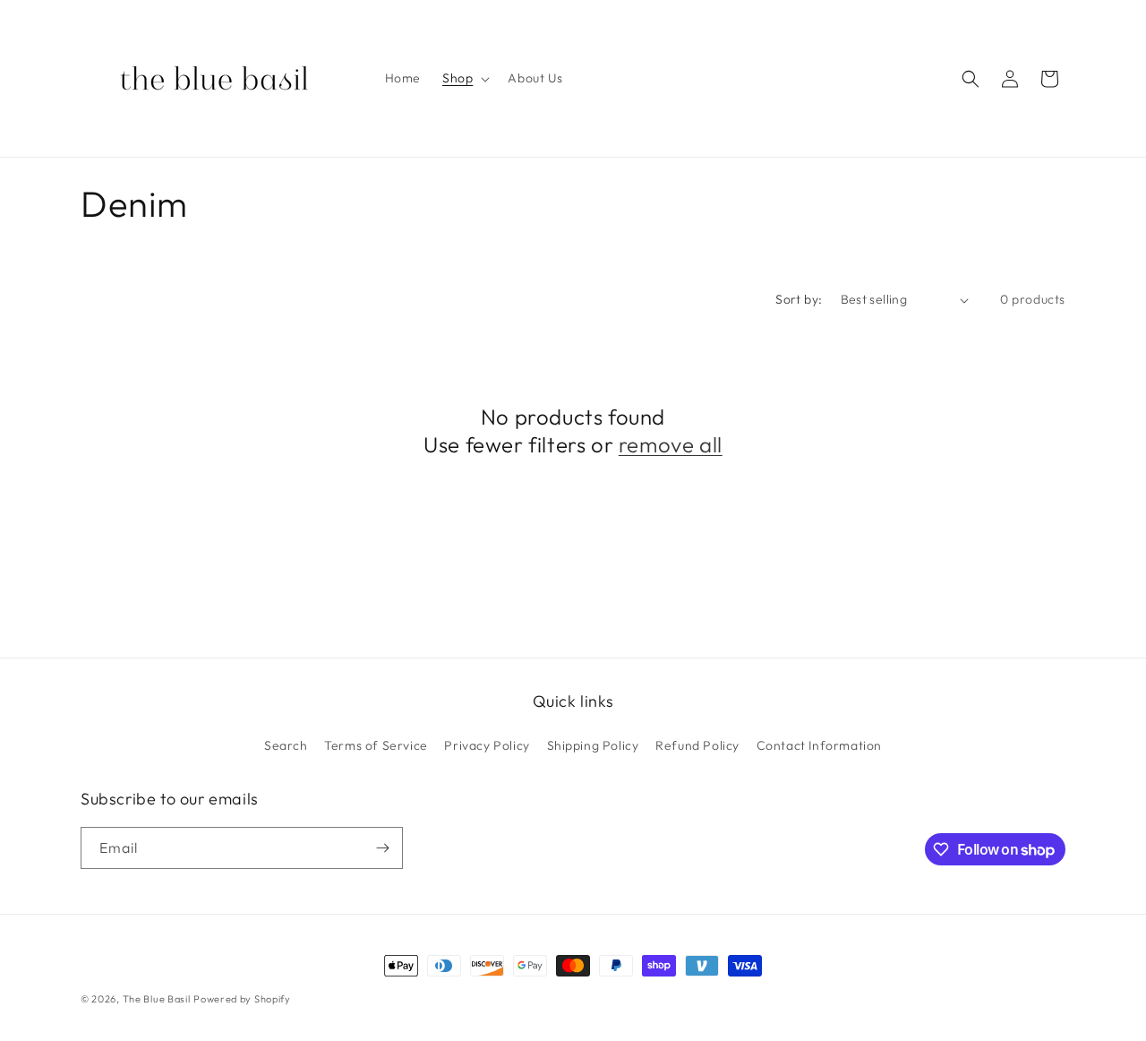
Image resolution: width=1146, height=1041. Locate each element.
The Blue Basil (157, 999)
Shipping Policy (593, 745)
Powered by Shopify (242, 999)
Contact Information (819, 745)
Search (286, 745)
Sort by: (798, 299)
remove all (671, 444)
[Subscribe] (382, 848)
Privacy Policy (486, 745)
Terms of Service (376, 745)
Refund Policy (697, 745)
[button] (464, 78)
